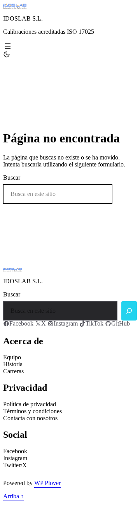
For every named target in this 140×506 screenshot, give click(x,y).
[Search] (129, 311)
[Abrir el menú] (7, 46)
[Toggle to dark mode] (6, 54)
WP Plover (47, 483)
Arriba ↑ (13, 496)
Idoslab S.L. (23, 18)
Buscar (11, 177)
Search (127, 194)
